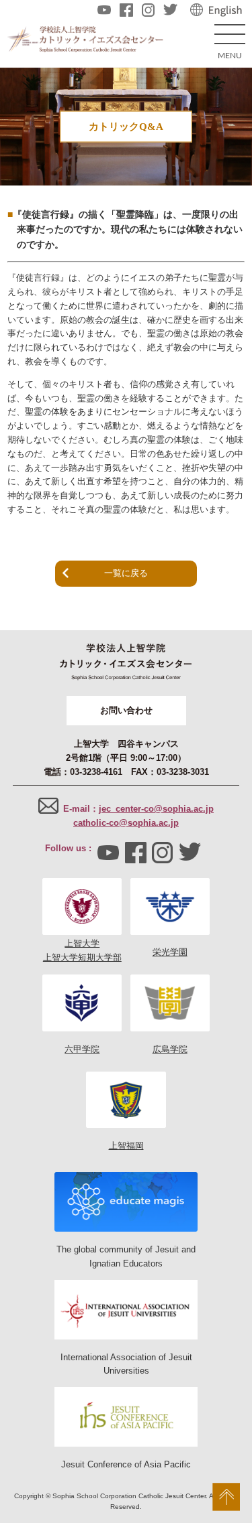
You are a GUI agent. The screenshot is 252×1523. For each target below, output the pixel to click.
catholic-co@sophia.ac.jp (126, 823)
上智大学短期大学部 (82, 957)
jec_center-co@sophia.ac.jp (156, 809)
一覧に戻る (126, 573)
